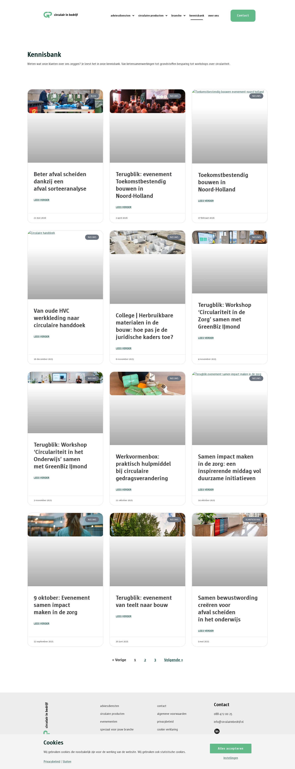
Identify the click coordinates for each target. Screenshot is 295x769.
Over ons (213, 15)
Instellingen (230, 758)
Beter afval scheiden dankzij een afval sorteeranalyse (60, 181)
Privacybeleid (165, 721)
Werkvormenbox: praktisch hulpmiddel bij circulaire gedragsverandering (143, 467)
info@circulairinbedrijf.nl (229, 722)
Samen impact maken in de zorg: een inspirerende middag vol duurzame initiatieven (229, 467)
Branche (176, 15)
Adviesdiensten (120, 15)
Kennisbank (196, 15)
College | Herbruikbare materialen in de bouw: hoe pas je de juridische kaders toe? (144, 326)
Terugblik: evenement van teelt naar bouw (144, 601)
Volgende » (173, 660)
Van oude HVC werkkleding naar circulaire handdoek (59, 318)
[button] (122, 15)
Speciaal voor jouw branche (117, 729)
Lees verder (41, 200)
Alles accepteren (230, 748)
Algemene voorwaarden (171, 714)
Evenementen (108, 721)
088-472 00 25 (223, 714)
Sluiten (67, 761)
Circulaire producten (151, 15)
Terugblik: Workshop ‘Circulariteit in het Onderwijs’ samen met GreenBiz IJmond (60, 455)
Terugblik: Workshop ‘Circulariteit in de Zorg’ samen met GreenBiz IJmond (224, 315)
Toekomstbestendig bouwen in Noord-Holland (223, 182)
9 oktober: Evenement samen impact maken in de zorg (62, 605)
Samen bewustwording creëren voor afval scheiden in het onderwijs (228, 608)
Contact (161, 706)
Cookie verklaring (167, 729)
